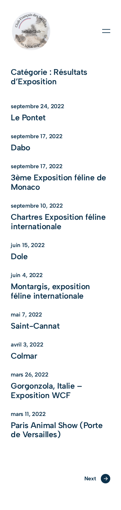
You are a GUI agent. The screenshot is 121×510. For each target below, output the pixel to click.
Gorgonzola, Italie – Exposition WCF (46, 390)
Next (96, 478)
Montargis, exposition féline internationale (50, 291)
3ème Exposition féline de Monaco (58, 182)
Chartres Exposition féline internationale (58, 221)
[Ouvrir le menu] (106, 31)
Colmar (24, 356)
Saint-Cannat (35, 326)
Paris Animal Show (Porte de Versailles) (57, 430)
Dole (19, 256)
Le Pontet (28, 117)
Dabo (20, 147)
